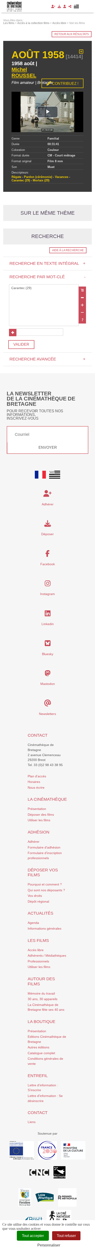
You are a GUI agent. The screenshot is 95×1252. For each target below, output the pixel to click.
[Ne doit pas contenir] (82, 312)
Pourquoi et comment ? (45, 884)
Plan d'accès (37, 776)
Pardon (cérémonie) (38, 177)
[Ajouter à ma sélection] (81, 51)
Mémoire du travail (41, 993)
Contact (38, 735)
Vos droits (35, 896)
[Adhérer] (53, 6)
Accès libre (36, 950)
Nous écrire (36, 787)
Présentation (37, 809)
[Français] (40, 475)
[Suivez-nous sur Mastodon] (47, 674)
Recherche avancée (47, 359)
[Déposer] (59, 6)
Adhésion (38, 832)
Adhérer (33, 841)
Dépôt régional (38, 901)
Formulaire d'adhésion (44, 847)
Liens (32, 1122)
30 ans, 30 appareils (42, 999)
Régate (16, 177)
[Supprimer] (82, 297)
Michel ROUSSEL (24, 72)
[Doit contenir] (82, 305)
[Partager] (70, 6)
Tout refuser (66, 1236)
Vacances (61, 177)
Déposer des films (41, 814)
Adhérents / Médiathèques (47, 955)
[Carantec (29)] (44, 288)
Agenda (33, 923)
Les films (38, 940)
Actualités (40, 913)
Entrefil (38, 1075)
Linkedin (48, 624)
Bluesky (47, 654)
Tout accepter (33, 1236)
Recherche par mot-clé (47, 277)
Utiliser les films (39, 820)
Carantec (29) (21, 180)
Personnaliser (48, 1245)
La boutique (41, 1021)
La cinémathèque (47, 799)
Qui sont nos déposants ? (46, 890)
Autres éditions (38, 1047)
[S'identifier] (64, 6)
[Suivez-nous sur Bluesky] (47, 644)
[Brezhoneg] (76, 6)
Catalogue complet (41, 1053)
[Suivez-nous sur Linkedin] (47, 615)
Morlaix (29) (41, 180)
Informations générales (44, 928)
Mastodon (47, 684)
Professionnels (38, 961)
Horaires (34, 782)
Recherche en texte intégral (47, 263)
